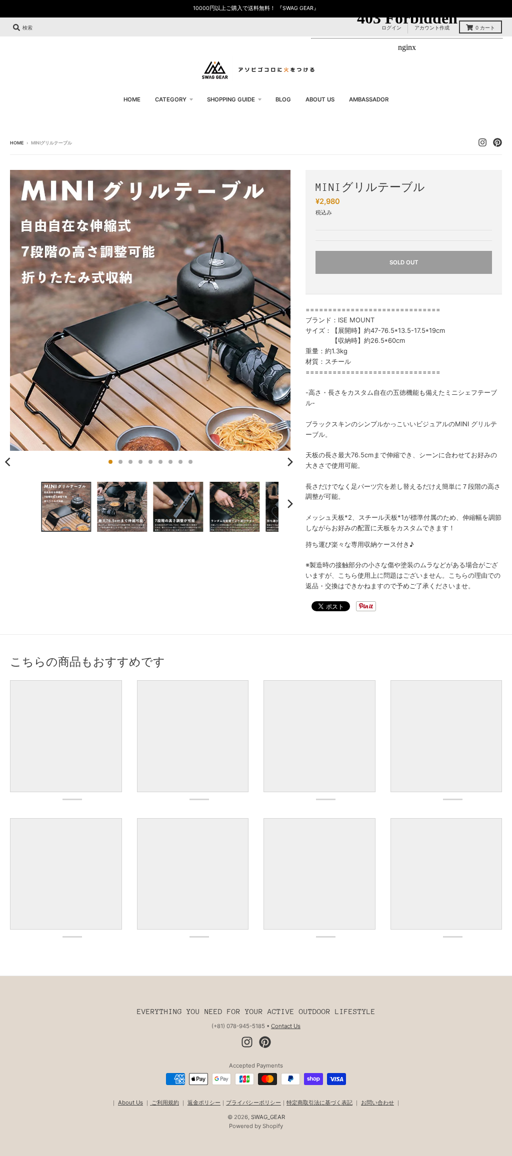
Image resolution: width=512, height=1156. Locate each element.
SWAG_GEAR (268, 1117)
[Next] (289, 462)
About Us (130, 1102)
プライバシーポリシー (253, 1102)
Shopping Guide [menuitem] (231, 99)
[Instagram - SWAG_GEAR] (247, 1042)
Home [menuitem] (132, 99)
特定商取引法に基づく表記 (319, 1102)
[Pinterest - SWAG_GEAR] (265, 1042)
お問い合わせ (377, 1102)
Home (17, 142)
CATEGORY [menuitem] (170, 99)
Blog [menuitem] (283, 99)
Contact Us (285, 1026)
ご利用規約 (164, 1102)
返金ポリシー (204, 1102)
